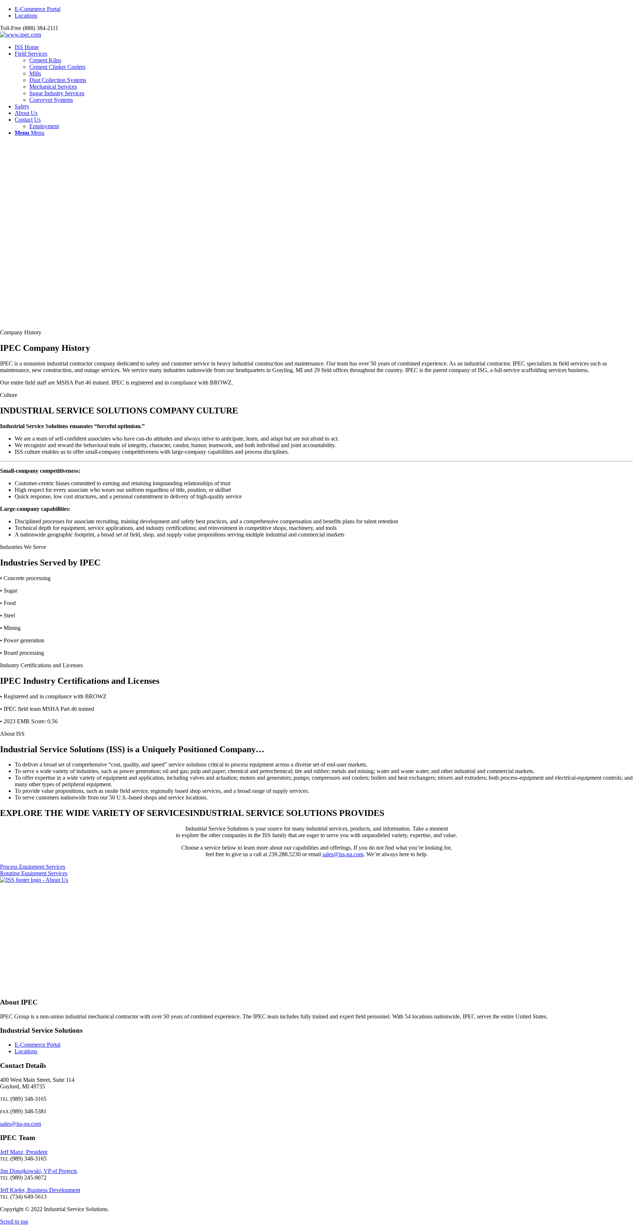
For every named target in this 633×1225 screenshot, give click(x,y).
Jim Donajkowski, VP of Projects (38, 1171)
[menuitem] (324, 9)
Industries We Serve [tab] (23, 547)
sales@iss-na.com (342, 854)
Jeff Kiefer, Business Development (40, 1190)
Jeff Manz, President (23, 1152)
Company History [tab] (20, 332)
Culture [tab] (8, 395)
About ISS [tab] (12, 734)
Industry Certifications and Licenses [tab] (41, 665)
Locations (26, 15)
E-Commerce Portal (37, 9)
